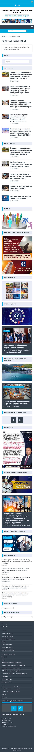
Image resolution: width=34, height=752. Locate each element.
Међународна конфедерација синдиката (13, 665)
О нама (4, 660)
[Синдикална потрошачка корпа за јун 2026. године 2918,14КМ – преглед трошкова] (17, 391)
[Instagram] (18, 5)
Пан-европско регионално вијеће (11, 668)
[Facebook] (15, 5)
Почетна (4, 631)
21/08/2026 (15, 81)
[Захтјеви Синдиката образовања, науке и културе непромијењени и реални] (5, 163)
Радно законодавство (8, 639)
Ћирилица (4, 624)
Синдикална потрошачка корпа (11, 689)
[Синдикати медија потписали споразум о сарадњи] (5, 188)
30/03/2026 (15, 201)
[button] (32, 1)
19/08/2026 (15, 95)
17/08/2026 (15, 109)
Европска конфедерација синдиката (12, 662)
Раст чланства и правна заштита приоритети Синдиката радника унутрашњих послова (19, 118)
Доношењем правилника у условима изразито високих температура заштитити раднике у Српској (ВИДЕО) (20, 132)
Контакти (4, 657)
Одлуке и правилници (8, 650)
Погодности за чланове (8, 654)
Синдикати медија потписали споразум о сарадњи (21, 187)
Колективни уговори (7, 647)
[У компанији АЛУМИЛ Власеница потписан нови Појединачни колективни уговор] (24, 296)
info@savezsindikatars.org (9, 726)
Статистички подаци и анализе (10, 691)
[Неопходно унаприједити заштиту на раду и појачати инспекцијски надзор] (5, 176)
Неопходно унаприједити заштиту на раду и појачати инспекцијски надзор (20, 176)
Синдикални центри (7, 636)
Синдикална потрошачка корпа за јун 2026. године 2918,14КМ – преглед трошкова (16, 403)
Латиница (4, 626)
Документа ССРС (6, 676)
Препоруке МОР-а (7, 682)
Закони (4, 642)
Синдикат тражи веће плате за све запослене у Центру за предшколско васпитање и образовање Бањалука (21, 76)
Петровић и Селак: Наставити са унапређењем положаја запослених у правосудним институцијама (21, 104)
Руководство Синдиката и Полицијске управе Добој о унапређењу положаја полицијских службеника (20, 90)
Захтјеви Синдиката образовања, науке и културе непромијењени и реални (21, 164)
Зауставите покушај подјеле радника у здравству (20, 197)
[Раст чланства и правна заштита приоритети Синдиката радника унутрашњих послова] (5, 116)
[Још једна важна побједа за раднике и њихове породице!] (16, 296)
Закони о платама (7, 644)
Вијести (4, 694)
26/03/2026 (15, 169)
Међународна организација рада (11, 671)
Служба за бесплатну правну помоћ (12, 686)
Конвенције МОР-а (7, 679)
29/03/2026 (15, 181)
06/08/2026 (15, 123)
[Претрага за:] (17, 31)
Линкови (4, 697)
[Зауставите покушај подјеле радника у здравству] (5, 198)
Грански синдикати (7, 633)
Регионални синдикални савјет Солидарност (14, 673)
